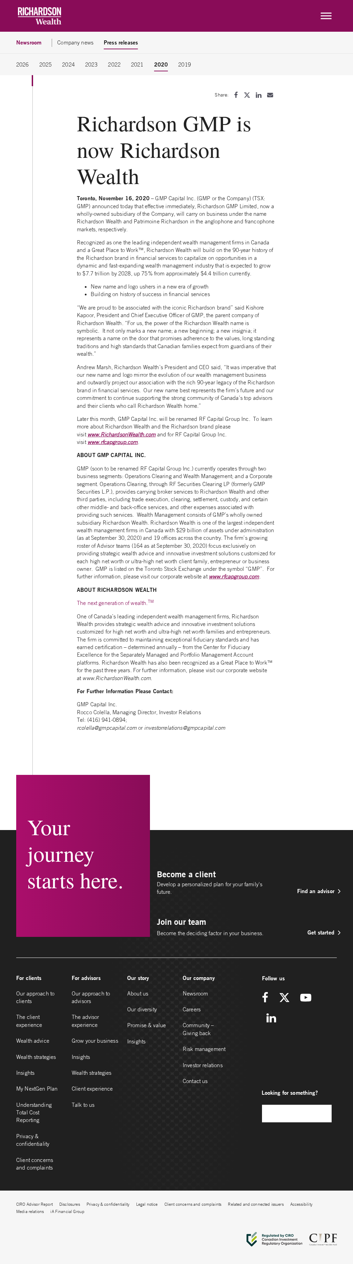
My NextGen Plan (37, 1088)
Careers (192, 1009)
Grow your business (95, 1040)
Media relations (30, 1211)
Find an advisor (315, 890)
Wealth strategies (36, 1056)
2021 (137, 64)
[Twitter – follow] (284, 998)
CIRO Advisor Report (34, 1204)
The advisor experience (85, 1020)
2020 (161, 64)
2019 (184, 64)
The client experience (29, 1020)
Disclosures (69, 1204)
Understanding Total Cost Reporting (34, 1112)
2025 (45, 64)
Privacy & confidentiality (32, 1140)
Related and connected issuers (255, 1204)
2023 (91, 64)
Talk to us (83, 1104)
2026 (22, 64)
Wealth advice (32, 1040)
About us (137, 993)
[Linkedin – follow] (271, 1018)
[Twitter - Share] (247, 95)
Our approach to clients (35, 997)
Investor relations (203, 1065)
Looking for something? (290, 1092)
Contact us (195, 1081)
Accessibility (301, 1204)
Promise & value (146, 1025)
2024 (68, 64)
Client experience (92, 1088)
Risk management (204, 1048)
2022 (114, 64)
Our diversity (142, 1009)
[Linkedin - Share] (258, 95)
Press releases (121, 42)
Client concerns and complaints (34, 1163)
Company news (75, 42)
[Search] (323, 1113)
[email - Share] (270, 95)
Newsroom (195, 993)
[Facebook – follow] (267, 998)
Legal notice (147, 1204)
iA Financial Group (67, 1211)
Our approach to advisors (91, 997)
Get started (320, 932)
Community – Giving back (198, 1029)
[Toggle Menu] (326, 15)
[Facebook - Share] (236, 95)
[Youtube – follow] (306, 998)
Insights (25, 1072)
